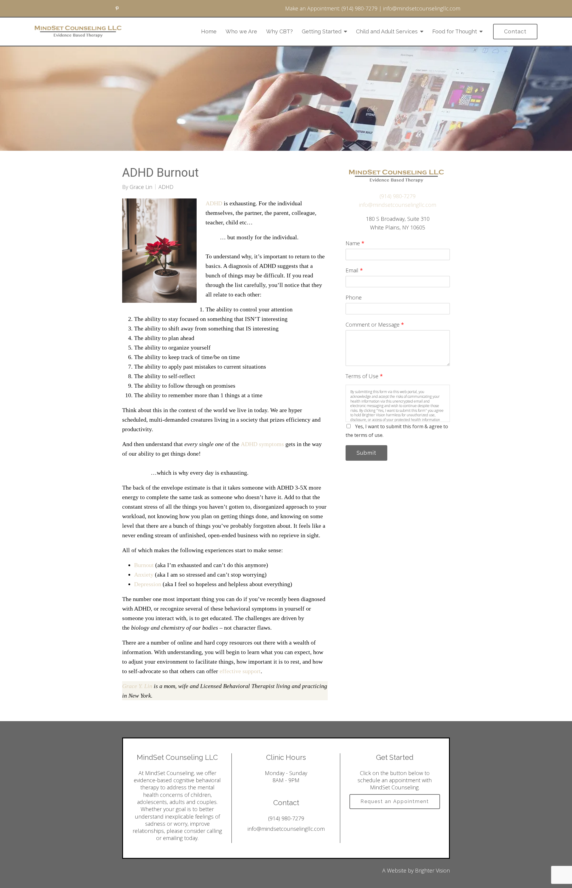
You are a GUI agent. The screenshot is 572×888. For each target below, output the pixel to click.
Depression (147, 584)
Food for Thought (454, 31)
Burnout (144, 565)
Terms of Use (364, 376)
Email (354, 270)
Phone (354, 297)
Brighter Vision (432, 870)
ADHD (165, 187)
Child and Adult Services (387, 31)
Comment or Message (375, 324)
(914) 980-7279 (359, 8)
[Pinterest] (117, 8)
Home (209, 31)
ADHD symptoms (262, 444)
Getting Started (321, 31)
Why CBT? (279, 31)
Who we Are (241, 31)
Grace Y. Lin (137, 686)
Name (355, 243)
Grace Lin (141, 187)
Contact (515, 31)
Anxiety (143, 574)
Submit (366, 453)
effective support (240, 671)
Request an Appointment (394, 801)
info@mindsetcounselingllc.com (421, 8)
